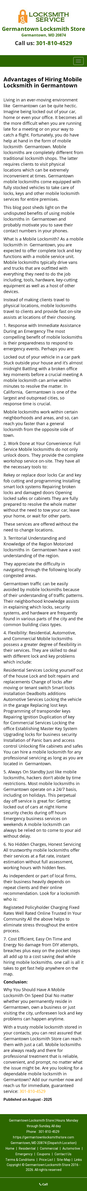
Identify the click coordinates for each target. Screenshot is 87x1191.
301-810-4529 (54, 43)
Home (10, 1148)
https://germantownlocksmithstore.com (43, 1137)
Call (45, 1184)
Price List (46, 1160)
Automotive (71, 1148)
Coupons (43, 1154)
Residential (27, 1148)
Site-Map (64, 1160)
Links (78, 1160)
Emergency (24, 1154)
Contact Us (63, 1154)
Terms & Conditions (20, 1160)
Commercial (49, 1148)
